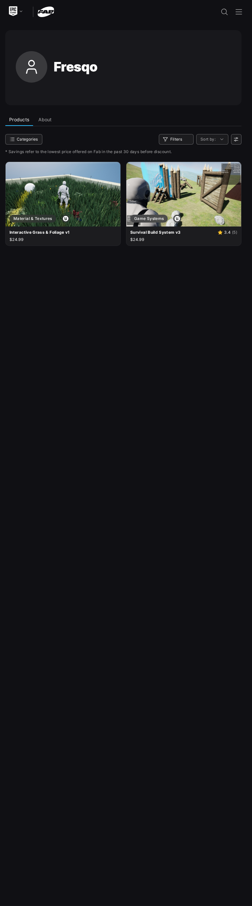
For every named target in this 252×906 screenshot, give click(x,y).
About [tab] (45, 119)
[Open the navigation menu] (239, 12)
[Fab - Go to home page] (45, 11)
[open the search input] (224, 12)
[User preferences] (236, 139)
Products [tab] (19, 119)
